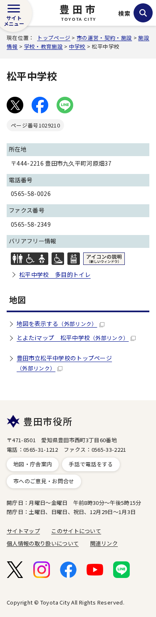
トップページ (53, 38)
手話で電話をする (91, 464)
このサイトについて (76, 531)
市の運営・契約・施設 (104, 38)
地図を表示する (57, 323)
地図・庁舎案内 (32, 464)
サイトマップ (23, 531)
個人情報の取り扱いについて (43, 543)
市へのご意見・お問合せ (43, 481)
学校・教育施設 (43, 46)
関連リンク (104, 543)
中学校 (77, 46)
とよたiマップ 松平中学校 (73, 337)
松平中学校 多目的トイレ (55, 274)
